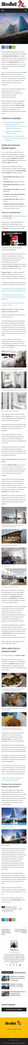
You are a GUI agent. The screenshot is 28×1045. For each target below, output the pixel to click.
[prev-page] (3, 999)
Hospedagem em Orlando (11, 907)
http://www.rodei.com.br (14, 952)
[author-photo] (14, 947)
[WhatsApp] (13, 47)
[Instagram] (10, 965)
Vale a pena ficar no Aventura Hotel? (13, 136)
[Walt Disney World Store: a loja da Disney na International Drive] (5, 993)
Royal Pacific (11, 76)
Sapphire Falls (21, 64)
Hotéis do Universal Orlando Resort (13, 122)
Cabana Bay (14, 91)
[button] (2, 10)
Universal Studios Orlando (7, 910)
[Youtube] (20, 965)
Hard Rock (5, 78)
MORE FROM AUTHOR (19, 972)
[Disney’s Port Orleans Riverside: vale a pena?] (5, 986)
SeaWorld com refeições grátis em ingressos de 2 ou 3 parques (17, 978)
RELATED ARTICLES (7, 972)
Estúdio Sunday (14, 1043)
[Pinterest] (10, 47)
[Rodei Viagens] (14, 4)
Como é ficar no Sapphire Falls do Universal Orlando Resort (6, 932)
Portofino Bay (20, 76)
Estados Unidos (8, 14)
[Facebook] (3, 47)
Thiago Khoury (14, 950)
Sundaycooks (22, 1043)
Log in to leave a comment (14, 1009)
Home (2, 14)
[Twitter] (6, 47)
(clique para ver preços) (8, 107)
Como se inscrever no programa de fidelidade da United (20, 931)
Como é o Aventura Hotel (12, 124)
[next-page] (5, 999)
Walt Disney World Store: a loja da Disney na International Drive (18, 993)
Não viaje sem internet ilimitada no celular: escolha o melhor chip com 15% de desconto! (14, 297)
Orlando (15, 14)
